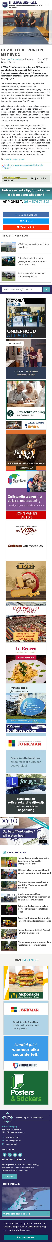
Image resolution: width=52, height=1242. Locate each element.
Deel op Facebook (28, 215)
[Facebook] (4, 1155)
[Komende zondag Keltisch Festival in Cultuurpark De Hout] (9, 934)
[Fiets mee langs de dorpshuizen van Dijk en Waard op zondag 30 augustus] (9, 886)
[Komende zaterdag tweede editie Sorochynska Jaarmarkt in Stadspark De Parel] (9, 862)
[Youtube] (15, 1155)
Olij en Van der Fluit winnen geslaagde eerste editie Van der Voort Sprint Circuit (32, 261)
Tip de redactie (28, 227)
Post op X (27, 221)
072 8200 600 (12, 1137)
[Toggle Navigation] (47, 5)
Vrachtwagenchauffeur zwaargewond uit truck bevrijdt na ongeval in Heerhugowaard (34, 897)
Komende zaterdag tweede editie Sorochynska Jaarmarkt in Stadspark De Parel (33, 861)
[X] (10, 1155)
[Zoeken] (46, 289)
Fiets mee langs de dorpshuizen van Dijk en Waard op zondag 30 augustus (33, 885)
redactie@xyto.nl (13, 1141)
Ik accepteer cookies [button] (26, 1237)
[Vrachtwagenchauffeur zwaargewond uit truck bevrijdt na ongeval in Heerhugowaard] (9, 898)
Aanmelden (9, 1176)
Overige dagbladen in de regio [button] (16, 1214)
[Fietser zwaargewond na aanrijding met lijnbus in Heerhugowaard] (9, 946)
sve (22, 159)
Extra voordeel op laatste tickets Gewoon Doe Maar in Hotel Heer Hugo (33, 909)
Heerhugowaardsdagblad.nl (23, 2)
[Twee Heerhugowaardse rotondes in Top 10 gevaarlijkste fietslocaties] (9, 922)
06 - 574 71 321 (36, 202)
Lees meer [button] (25, 1230)
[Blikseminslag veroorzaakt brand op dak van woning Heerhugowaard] (9, 874)
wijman (16, 159)
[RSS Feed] (20, 1155)
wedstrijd (8, 159)
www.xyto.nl (11, 1144)
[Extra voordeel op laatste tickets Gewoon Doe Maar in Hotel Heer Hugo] (9, 910)
